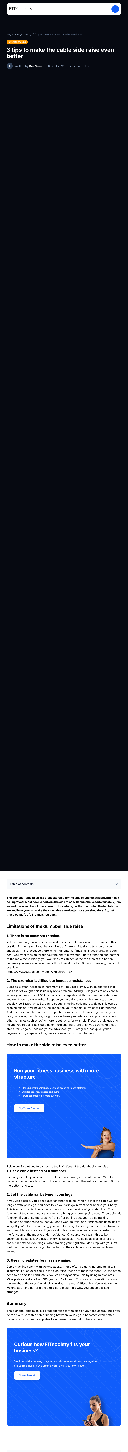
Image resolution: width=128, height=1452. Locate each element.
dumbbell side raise (25, 897)
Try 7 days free (27, 1108)
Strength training (23, 34)
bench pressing (37, 1226)
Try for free (25, 1375)
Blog (9, 34)
